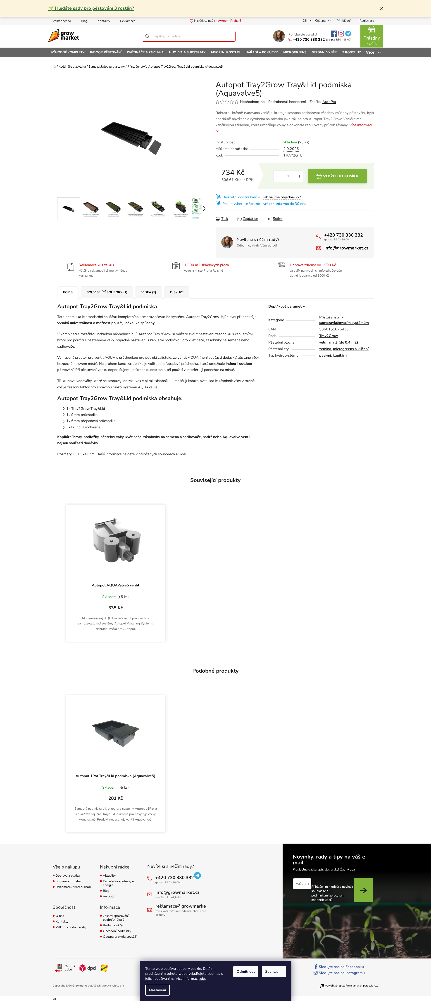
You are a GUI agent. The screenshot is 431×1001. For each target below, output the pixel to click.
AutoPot (329, 101)
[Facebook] (334, 34)
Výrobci (108, 897)
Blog (84, 21)
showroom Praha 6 (227, 21)
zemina (325, 348)
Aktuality (109, 876)
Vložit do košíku (340, 176)
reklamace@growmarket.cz (184, 906)
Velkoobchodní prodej (71, 927)
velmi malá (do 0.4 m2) (338, 342)
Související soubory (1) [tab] (107, 292)
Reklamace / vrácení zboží (73, 887)
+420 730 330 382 (309, 39)
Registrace (367, 21)
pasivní (325, 355)
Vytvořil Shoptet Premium (340, 985)
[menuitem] (67, 52)
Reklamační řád (113, 925)
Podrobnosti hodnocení (287, 101)
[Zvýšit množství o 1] (299, 176)
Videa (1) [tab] (148, 292)
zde (202, 978)
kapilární (340, 355)
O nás (60, 916)
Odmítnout (246, 971)
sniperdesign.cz (369, 985)
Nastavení (157, 990)
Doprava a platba (68, 876)
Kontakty (104, 21)
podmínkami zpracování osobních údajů (327, 897)
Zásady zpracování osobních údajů (116, 918)
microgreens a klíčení (351, 348)
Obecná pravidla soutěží (119, 937)
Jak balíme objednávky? (282, 197)
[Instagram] (341, 34)
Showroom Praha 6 (69, 881)
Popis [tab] (68, 292)
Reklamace (127, 21)
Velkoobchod (62, 21)
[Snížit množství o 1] (277, 176)
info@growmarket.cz (346, 248)
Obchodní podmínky (117, 931)
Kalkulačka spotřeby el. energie (119, 883)
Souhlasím (274, 971)
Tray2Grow (328, 335)
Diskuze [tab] (176, 292)
